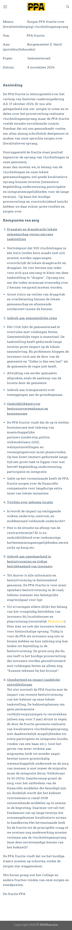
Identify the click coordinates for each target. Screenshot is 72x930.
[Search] (67, 6)
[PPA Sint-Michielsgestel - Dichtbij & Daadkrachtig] (36, 7)
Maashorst (56, 621)
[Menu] (5, 6)
